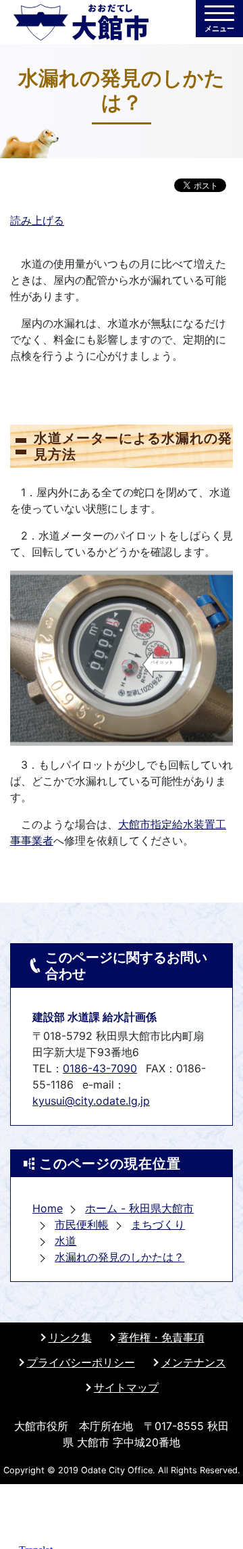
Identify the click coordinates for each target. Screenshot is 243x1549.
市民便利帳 (82, 1224)
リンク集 (70, 1337)
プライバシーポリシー (81, 1362)
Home (47, 1208)
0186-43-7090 (100, 1068)
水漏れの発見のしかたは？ (119, 1257)
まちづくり (158, 1224)
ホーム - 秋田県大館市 (139, 1208)
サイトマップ (126, 1387)
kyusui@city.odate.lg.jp (91, 1100)
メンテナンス (193, 1362)
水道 (65, 1240)
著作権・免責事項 (161, 1337)
